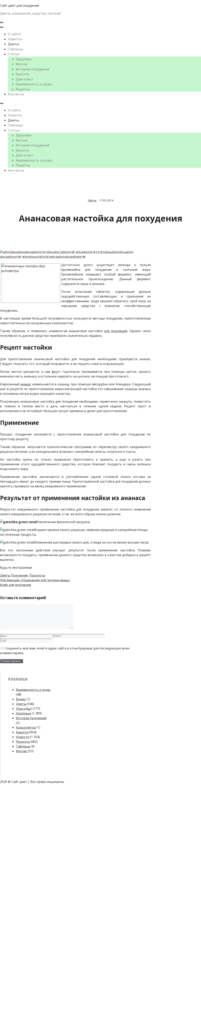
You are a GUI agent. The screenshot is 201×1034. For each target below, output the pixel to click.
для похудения (115, 331)
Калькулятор (26, 727)
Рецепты (23, 89)
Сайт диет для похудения (19, 5)
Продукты (37, 575)
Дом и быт (24, 79)
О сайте (14, 34)
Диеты (13, 44)
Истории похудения (32, 69)
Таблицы (15, 49)
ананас (25, 384)
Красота (22, 74)
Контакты (16, 94)
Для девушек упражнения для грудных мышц (35, 580)
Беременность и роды (34, 84)
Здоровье (24, 59)
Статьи (14, 54)
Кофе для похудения (15, 585)
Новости (15, 39)
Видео (21, 699)
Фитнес (22, 64)
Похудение (19, 575)
